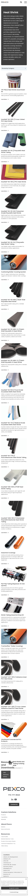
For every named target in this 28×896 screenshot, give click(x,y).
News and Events (5, 829)
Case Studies (4, 836)
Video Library (4, 846)
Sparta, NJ (6, 876)
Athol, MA (5, 861)
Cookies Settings (14, 892)
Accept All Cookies (14, 888)
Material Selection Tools (7, 839)
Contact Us (14, 804)
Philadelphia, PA (7, 868)
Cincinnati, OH (7, 862)
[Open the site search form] (21, 2)
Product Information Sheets (8, 841)
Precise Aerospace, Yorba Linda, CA (12, 872)
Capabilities (4, 817)
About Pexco (6, 824)
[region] (14, 886)
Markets (3, 827)
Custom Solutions (8, 812)
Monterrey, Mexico (8, 866)
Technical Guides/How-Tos (8, 843)
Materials (3, 819)
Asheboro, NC (7, 859)
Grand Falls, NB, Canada (9, 864)
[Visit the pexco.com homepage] (4, 2)
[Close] (26, 879)
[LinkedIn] (12, 799)
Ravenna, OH (6, 874)
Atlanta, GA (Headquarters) (10, 857)
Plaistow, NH (6, 870)
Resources (5, 834)
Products (3, 814)
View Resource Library (5, 774)
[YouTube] (15, 799)
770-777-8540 (14, 795)
